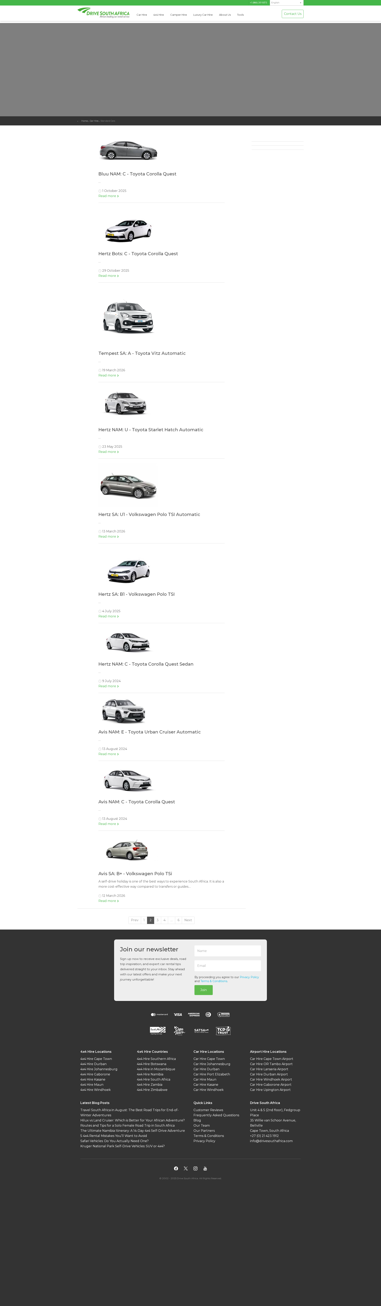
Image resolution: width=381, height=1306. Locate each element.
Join (203, 990)
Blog (197, 1120)
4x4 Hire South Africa (153, 1079)
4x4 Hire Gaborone (95, 1074)
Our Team (201, 1125)
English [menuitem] (275, 3)
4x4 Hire (158, 14)
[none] (287, 3)
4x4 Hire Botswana (151, 1064)
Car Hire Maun (204, 1079)
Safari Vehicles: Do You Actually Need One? (114, 1141)
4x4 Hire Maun (91, 1085)
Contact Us (292, 14)
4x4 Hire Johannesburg (98, 1069)
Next (188, 920)
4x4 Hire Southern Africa (156, 1059)
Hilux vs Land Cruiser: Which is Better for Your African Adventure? (132, 1120)
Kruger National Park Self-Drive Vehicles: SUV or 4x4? (122, 1146)
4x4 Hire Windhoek (95, 1090)
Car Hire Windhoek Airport (271, 1079)
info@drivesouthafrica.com (271, 1141)
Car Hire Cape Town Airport (271, 1059)
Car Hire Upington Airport (270, 1090)
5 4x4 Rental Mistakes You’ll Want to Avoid (113, 1136)
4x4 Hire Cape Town (96, 1059)
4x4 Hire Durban (93, 1064)
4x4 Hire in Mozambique (156, 1069)
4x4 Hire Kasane (92, 1079)
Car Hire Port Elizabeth (211, 1074)
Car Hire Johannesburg (211, 1064)
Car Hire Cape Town (209, 1059)
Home (84, 120)
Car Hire (142, 14)
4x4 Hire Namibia (150, 1074)
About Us (225, 14)
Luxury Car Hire (203, 14)
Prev (135, 920)
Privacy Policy (249, 977)
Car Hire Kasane (205, 1085)
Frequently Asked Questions (216, 1115)
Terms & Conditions (213, 981)
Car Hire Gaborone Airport (271, 1085)
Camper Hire (178, 14)
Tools (240, 14)
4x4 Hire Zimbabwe (152, 1090)
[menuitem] (286, 2)
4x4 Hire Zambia (149, 1085)
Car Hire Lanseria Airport (269, 1069)
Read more (107, 196)
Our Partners (204, 1131)
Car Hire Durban (206, 1069)
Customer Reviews (208, 1110)
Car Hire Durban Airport (269, 1074)
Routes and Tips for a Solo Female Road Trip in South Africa (127, 1125)
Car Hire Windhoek (208, 1090)
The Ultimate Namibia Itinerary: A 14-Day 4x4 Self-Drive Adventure (132, 1131)
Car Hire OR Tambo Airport (271, 1064)
